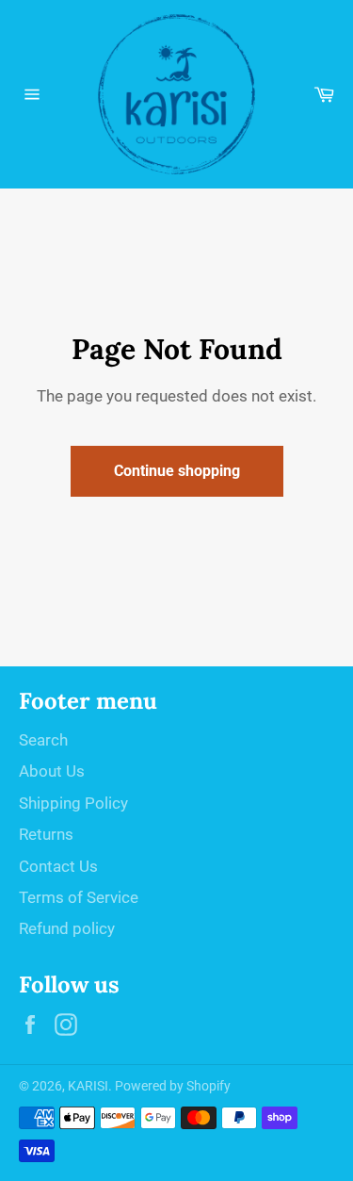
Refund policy (67, 928)
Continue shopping (177, 471)
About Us (52, 771)
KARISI (88, 1085)
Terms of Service (78, 897)
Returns (46, 834)
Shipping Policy (73, 803)
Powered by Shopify (173, 1085)
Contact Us (58, 866)
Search (43, 739)
